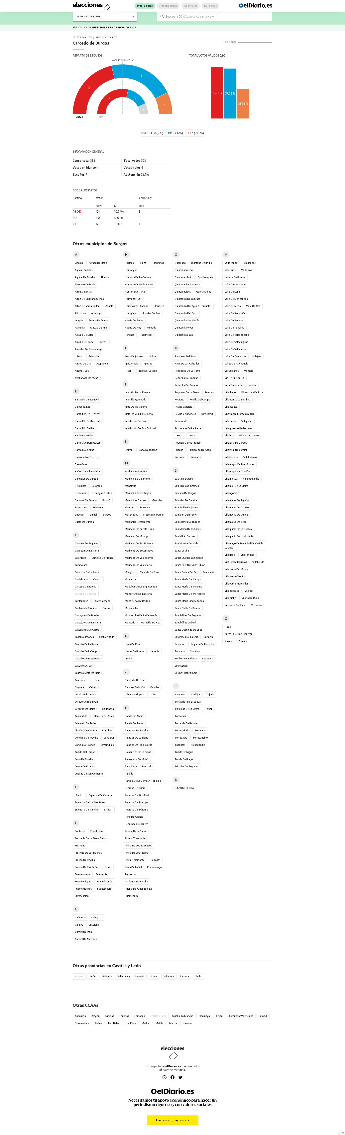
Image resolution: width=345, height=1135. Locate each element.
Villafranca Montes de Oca (240, 413)
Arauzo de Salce (84, 334)
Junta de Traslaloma (136, 406)
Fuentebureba (82, 874)
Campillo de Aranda (102, 557)
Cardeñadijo (81, 600)
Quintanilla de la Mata (187, 298)
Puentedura (131, 895)
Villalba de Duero (249, 435)
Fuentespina (82, 895)
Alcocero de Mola (85, 284)
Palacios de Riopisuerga (138, 744)
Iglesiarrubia (131, 363)
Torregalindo (182, 730)
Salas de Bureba (184, 478)
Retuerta (179, 399)
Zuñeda (242, 641)
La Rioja (131, 1023)
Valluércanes (232, 370)
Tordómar (180, 716)
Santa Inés (208, 572)
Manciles (130, 507)
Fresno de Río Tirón (86, 867)
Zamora (184, 976)
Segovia (139, 976)
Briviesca (98, 507)
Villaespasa (231, 406)
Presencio (130, 874)
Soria (154, 976)
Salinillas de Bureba (186, 500)
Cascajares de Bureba (87, 615)
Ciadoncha (108, 708)
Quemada (180, 262)
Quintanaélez (203, 291)
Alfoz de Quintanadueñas (89, 298)
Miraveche (131, 579)
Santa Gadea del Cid (186, 572)
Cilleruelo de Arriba (85, 723)
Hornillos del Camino (137, 306)
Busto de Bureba (84, 521)
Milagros (130, 572)
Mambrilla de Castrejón (138, 493)
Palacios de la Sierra (136, 737)
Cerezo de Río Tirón (86, 701)
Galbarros (80, 917)
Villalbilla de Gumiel (236, 449)
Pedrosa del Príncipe (136, 802)
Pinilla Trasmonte (135, 859)
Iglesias (148, 363)
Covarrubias (107, 744)
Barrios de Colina (84, 449)
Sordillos (195, 651)
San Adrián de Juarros (187, 507)
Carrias (106, 608)
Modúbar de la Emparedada (141, 586)
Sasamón (180, 644)
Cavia (96, 680)
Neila (129, 658)
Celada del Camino (85, 694)
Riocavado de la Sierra (188, 428)
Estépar (108, 809)
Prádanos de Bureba (136, 881)
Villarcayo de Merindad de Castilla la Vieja (244, 545)
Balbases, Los (82, 406)
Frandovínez (97, 831)
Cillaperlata (81, 716)
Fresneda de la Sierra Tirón (90, 838)
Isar (129, 370)
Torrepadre (181, 737)
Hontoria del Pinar (135, 291)
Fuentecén (102, 874)
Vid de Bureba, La (234, 377)
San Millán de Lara (185, 536)
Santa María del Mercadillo (190, 593)
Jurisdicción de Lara (136, 421)
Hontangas (131, 270)
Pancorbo (147, 766)
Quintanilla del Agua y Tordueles (193, 306)
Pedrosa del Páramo (136, 809)
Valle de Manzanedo (236, 298)
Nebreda (154, 651)
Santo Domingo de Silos (188, 629)
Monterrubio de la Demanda (141, 615)
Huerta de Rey (133, 327)
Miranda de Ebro (149, 572)
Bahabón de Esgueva (87, 399)
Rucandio (180, 457)
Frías (107, 867)
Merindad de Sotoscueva (139, 550)
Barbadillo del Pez (85, 428)
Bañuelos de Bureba (86, 478)
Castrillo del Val (83, 665)
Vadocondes (232, 262)
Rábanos (196, 457)
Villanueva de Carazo (237, 507)
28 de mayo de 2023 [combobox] (88, 16)
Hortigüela (131, 313)
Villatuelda (258, 562)
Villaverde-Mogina (235, 576)
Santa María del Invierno (188, 586)
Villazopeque (232, 590)
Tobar (208, 708)
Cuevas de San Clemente (89, 773)
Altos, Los (80, 313)
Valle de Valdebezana (237, 334)
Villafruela (230, 421)
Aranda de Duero (98, 320)
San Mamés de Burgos (187, 521)
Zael (228, 626)
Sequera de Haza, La (202, 644)
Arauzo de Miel (98, 327)
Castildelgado (106, 636)
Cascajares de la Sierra (88, 622)
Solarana (180, 651)
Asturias (109, 1016)
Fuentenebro (104, 888)
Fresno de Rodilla (85, 859)
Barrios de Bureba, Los (87, 442)
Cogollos (107, 730)
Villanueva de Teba (236, 521)
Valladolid (169, 976)
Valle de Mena (233, 306)
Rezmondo (181, 421)
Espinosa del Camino (87, 809)
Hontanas (158, 262)
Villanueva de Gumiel (237, 514)
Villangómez (232, 493)
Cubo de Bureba (84, 759)
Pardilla (129, 773)
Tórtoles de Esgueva (186, 766)
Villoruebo (230, 597)
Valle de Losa (232, 291)
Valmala (248, 370)
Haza (143, 262)
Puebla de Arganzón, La (138, 888)
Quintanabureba (184, 270)
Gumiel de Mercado (86, 939)
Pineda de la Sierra (136, 831)
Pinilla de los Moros (136, 852)
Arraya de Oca (83, 363)
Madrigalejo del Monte (138, 478)
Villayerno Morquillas (236, 583)
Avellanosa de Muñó (86, 377)
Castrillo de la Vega (86, 651)
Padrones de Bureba (136, 730)
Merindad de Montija (136, 536)
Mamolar (157, 500)
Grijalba (79, 924)
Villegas (249, 590)
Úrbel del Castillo (184, 788)
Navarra (187, 1023)
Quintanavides (183, 291)
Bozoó (106, 500)
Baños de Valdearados (87, 471)
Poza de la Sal (133, 867)
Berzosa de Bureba (86, 500)
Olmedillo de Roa (135, 680)
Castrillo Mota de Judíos (88, 672)
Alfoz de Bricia (83, 291)
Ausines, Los (82, 370)
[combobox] (218, 16)
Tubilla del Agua (184, 752)
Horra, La (159, 306)
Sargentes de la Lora (186, 636)
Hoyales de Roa (151, 313)
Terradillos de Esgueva (188, 701)
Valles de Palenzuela (236, 363)
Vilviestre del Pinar (235, 605)
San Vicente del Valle (186, 543)
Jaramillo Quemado (135, 399)
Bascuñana (81, 464)
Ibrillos (152, 356)
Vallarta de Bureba (235, 277)
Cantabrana (81, 579)
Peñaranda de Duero (136, 823)
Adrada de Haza (98, 262)
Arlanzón (94, 356)
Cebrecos (94, 687)
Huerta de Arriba (134, 320)
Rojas (192, 435)
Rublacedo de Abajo (200, 449)
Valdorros (246, 270)
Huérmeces (146, 334)
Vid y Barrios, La (234, 385)
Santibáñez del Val (185, 622)
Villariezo (230, 554)
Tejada (210, 694)
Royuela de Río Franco (188, 442)
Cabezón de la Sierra (87, 550)
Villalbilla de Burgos (236, 442)
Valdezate (230, 270)
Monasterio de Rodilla (137, 600)
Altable (109, 306)
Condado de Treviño (86, 737)
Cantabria (139, 1016)
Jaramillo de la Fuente (137, 392)
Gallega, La (97, 917)
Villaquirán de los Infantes (240, 536)
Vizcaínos (256, 605)
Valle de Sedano (234, 320)
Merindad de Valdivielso (138, 565)
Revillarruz (207, 413)
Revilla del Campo (200, 399)
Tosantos (180, 744)
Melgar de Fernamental (138, 521)
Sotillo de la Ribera (186, 658)
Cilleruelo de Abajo (103, 716)
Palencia (107, 976)
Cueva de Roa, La (85, 766)
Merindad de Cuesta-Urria (139, 529)
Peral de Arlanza (134, 816)
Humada (151, 327)
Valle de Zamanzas (235, 356)
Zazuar (229, 641)
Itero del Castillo (148, 370)
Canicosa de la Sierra (87, 572)
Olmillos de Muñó (135, 687)
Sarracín (208, 636)
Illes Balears (115, 1023)
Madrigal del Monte (136, 471)
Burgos (107, 514)
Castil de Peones (84, 636)
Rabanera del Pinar (185, 356)
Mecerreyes (131, 514)
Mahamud (130, 485)
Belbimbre (80, 485)
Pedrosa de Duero (135, 788)
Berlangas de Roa (102, 493)
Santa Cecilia (182, 550)
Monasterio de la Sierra (138, 593)
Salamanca (123, 976)
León (93, 976)
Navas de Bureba (134, 651)
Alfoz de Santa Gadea (87, 306)
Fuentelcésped (83, 881)
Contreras (109, 737)
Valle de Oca (253, 306)
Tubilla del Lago (184, 759)
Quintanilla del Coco (186, 313)
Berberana (80, 493)
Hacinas (129, 262)
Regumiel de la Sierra (187, 392)
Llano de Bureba (148, 449)
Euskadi (263, 1016)
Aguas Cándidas (84, 270)
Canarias (124, 1016)
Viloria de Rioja (250, 597)
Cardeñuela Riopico (86, 608)
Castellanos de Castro (87, 629)
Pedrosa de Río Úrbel (137, 795)
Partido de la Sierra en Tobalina (143, 780)
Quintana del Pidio (201, 262)
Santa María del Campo (188, 579)
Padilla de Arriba (134, 723)
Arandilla (80, 327)
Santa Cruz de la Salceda (189, 557)
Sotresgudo (181, 665)
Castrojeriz (81, 680)
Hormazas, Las (133, 298)
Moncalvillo (131, 608)
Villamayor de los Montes (239, 464)
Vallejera (256, 356)
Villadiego (230, 392)
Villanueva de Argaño (237, 500)
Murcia (173, 1023)
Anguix (79, 320)
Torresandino (200, 737)
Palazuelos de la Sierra (138, 752)
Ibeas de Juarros (134, 356)
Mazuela (145, 507)
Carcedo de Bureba (85, 586)
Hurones (129, 334)
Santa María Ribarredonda (189, 600)
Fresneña (80, 845)
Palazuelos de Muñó (136, 759)
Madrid (146, 1023)
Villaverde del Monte (236, 569)
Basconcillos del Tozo (87, 457)
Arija (79, 356)
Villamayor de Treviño (237, 471)
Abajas (79, 262)
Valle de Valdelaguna (236, 341)
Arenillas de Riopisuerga (88, 349)
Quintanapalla (205, 277)
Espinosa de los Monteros (90, 802)
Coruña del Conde (85, 744)
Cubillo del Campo (85, 752)
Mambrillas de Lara (135, 500)
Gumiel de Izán (83, 931)
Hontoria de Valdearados (139, 284)
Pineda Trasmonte (135, 838)
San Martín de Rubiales (188, 529)
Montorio (130, 622)
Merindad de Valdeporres (139, 557)
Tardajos (195, 694)
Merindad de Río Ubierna (139, 543)
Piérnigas (155, 859)
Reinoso (209, 392)
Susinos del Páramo (186, 672)
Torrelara (200, 730)
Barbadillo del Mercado (88, 421)
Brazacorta (81, 507)
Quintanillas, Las (184, 334)
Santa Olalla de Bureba (187, 608)
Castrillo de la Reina (86, 644)
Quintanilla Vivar (184, 327)
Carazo (97, 579)
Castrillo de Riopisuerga (88, 658)
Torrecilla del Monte (186, 723)
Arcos (103, 341)
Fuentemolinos (83, 888)
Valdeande (250, 262)
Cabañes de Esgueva (86, 543)
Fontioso (80, 831)
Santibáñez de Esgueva (188, 615)
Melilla (159, 1023)
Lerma (129, 449)
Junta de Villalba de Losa (139, 413)
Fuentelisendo (105, 881)
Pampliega (131, 766)
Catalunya (204, 1016)
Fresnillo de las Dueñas (88, 852)
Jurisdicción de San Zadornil (140, 428)
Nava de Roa (132, 644)
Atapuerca (102, 363)
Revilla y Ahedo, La (185, 413)
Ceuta (219, 1016)
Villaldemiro (231, 457)
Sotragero (207, 658)
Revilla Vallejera (183, 406)
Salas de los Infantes (187, 485)
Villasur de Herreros (236, 562)
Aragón (95, 1016)
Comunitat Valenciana (241, 1016)
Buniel (93, 514)
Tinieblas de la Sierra (187, 708)
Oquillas (154, 687)
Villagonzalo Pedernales (238, 428)
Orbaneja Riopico (134, 694)
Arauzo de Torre (84, 341)
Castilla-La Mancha (182, 1016)
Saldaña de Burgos (185, 493)
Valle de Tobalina (234, 327)
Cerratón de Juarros (86, 708)
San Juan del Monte (186, 514)
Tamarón (180, 694)
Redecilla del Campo (186, 385)
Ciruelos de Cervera (86, 730)
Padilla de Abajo (134, 716)
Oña (154, 694)
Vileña (252, 385)
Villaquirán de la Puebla (238, 529)
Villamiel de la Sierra (236, 485)
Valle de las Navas (235, 284)
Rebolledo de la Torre (187, 370)
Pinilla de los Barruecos (138, 845)
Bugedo (79, 514)
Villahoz (229, 435)
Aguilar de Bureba (85, 277)
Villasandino (247, 554)
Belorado (97, 485)
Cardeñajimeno (102, 600)
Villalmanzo (250, 457)
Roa (179, 435)
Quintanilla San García (187, 320)
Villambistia (231, 478)
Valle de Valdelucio (235, 349)
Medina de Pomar (153, 514)
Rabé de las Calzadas (187, 363)
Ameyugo (96, 313)
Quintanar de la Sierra (187, 284)
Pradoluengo (154, 867)
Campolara (81, 565)
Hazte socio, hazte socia (172, 1120)
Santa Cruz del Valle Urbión (190, 565)
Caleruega (80, 557)
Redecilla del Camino (186, 377)
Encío (79, 795)
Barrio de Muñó (84, 435)
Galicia (98, 1023)
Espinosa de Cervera (100, 795)
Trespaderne (198, 744)
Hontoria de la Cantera (138, 277)
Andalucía (80, 1016)
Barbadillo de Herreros (87, 413)
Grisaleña (94, 924)
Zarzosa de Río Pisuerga (239, 633)
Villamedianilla (251, 478)
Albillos (105, 277)
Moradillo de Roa (151, 622)
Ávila (198, 976)
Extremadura (82, 1023)
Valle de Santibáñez (236, 313)
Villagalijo (246, 421)
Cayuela (79, 687)
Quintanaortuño (183, 277)
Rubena (179, 449)
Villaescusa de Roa (252, 392)
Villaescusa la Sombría (237, 399)
